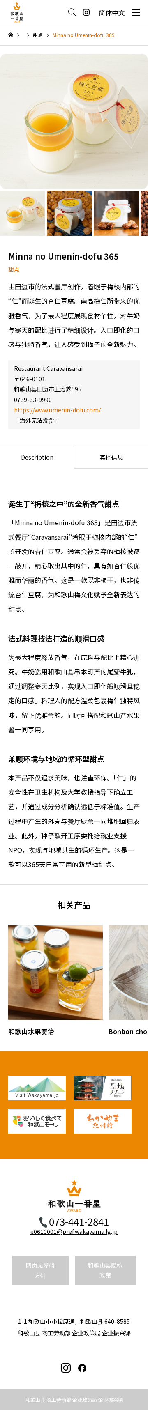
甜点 (14, 269)
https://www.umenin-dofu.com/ (57, 410)
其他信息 (111, 457)
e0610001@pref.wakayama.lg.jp (74, 1231)
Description (37, 457)
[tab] (37, 457)
